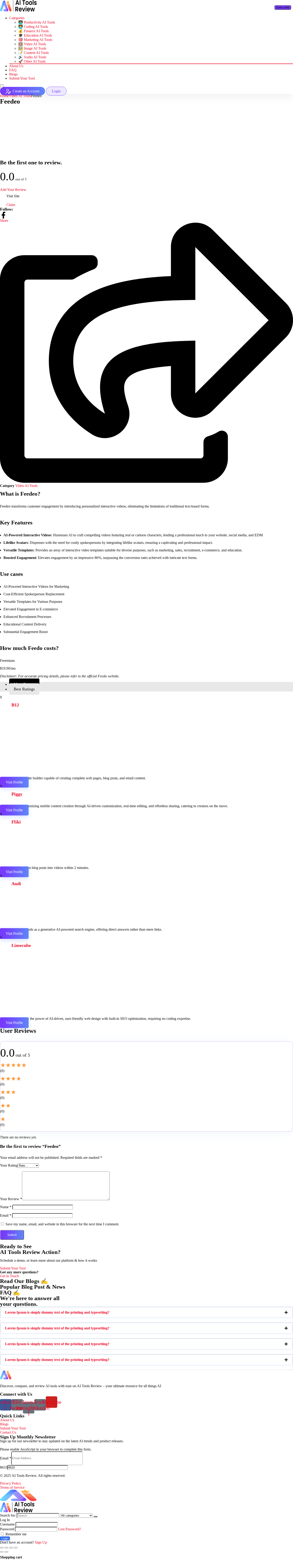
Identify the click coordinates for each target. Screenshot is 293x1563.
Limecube (21, 945)
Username (7, 1524)
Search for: (8, 1515)
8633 (3, 1467)
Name (5, 1207)
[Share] (6, 1547)
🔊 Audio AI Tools (32, 57)
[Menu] (2, 86)
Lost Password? (69, 1529)
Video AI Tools (20, 96)
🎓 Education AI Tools (35, 35)
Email (5, 1215)
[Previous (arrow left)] (2, 1551)
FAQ (12, 70)
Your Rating (9, 1165)
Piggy (16, 793)
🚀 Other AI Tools (32, 61)
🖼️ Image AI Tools (32, 48)
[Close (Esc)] (2, 1547)
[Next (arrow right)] (6, 1551)
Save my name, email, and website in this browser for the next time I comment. (62, 1224)
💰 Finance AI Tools (33, 31)
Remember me (16, 1534)
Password (7, 1529)
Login (4, 1538)
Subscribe (282, 7)
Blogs (13, 74)
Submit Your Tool (22, 78)
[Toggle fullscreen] (11, 1547)
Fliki (16, 821)
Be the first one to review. (31, 162)
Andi (16, 883)
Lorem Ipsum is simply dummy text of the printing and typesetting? (57, 1312)
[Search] (95, 1516)
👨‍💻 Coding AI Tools (33, 27)
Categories (16, 18)
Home (4, 96)
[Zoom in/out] (15, 1547)
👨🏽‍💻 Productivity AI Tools (36, 22)
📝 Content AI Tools (33, 53)
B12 (15, 704)
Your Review (11, 1199)
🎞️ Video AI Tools (32, 44)
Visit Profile (14, 782)
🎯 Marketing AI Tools (35, 40)
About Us (16, 66)
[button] (146, 1312)
